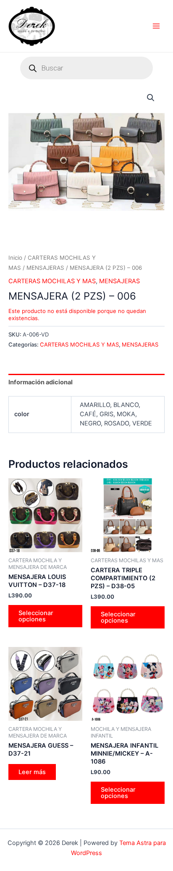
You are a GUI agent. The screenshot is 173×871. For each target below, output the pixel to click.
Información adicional (40, 382)
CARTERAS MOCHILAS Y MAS (52, 281)
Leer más (32, 772)
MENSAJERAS (45, 267)
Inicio (15, 257)
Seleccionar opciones (35, 616)
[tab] (86, 382)
